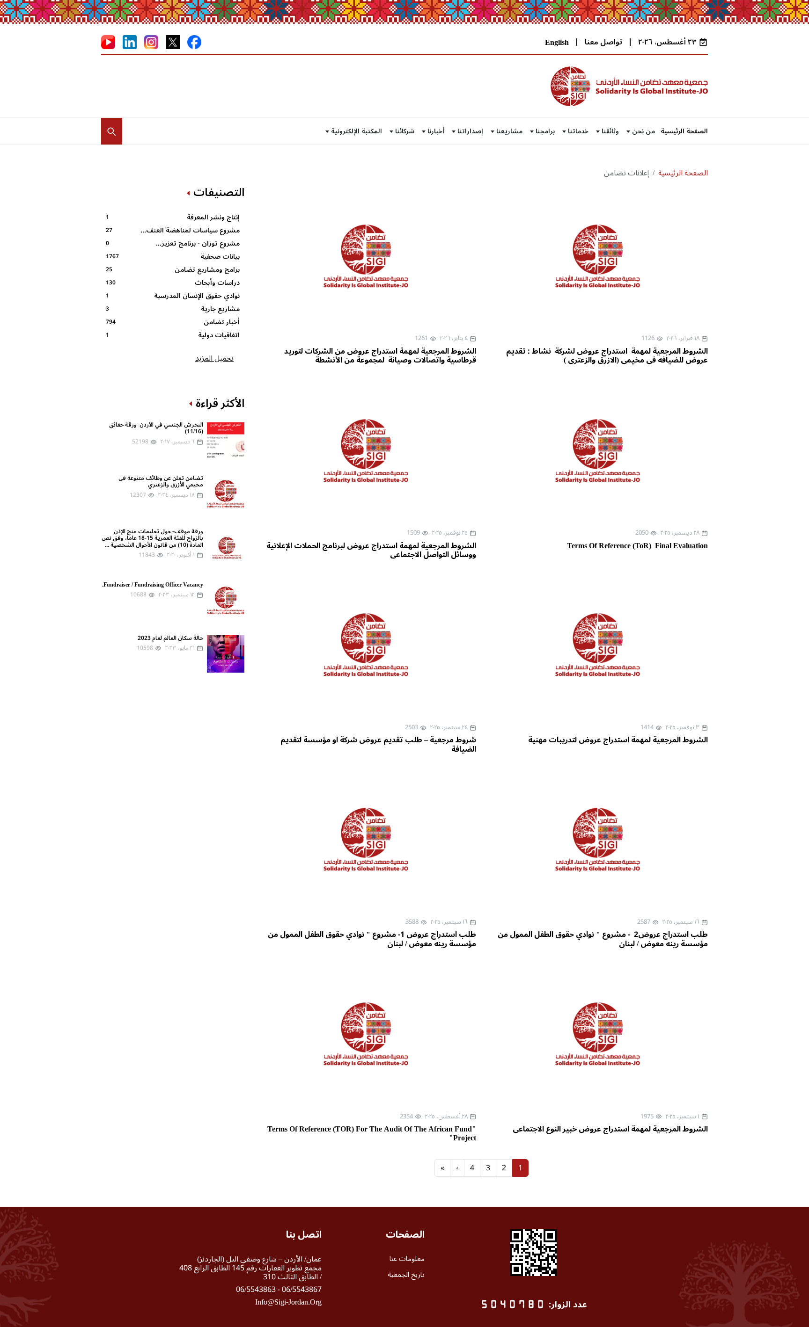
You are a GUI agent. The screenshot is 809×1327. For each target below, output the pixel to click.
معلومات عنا (407, 1258)
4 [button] (472, 1168)
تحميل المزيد (214, 358)
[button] (111, 131)
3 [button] (488, 1168)
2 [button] (504, 1168)
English (557, 42)
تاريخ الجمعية (406, 1274)
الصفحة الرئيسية (684, 131)
